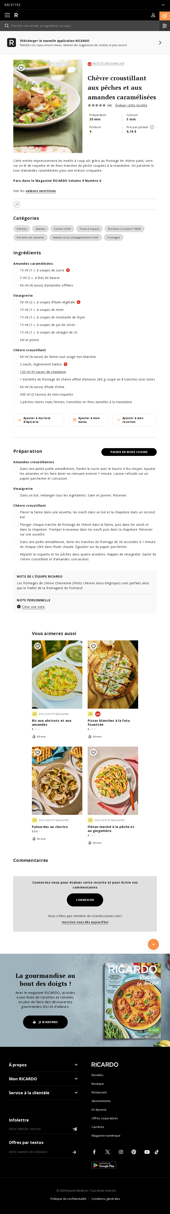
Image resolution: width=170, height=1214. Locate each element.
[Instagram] (121, 1152)
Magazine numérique (106, 1136)
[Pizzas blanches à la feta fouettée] (113, 674)
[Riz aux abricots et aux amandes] (57, 674)
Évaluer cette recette (131, 105)
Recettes (97, 1075)
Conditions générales (105, 1199)
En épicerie (99, 1110)
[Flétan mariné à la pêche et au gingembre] (113, 781)
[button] (164, 16)
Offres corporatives (105, 1118)
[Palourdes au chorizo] (57, 781)
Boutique (98, 1084)
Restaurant (99, 1092)
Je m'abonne (48, 1022)
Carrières (98, 1127)
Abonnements (101, 1101)
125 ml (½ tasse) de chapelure (43, 372)
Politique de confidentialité (68, 1199)
